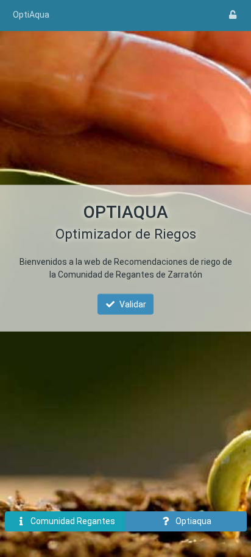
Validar (132, 304)
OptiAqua (31, 14)
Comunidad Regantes (72, 521)
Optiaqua (193, 521)
